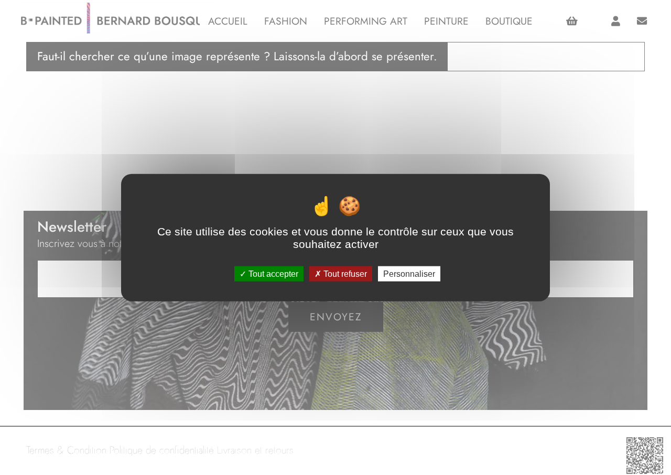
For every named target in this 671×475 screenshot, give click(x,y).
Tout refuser (344, 273)
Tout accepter (272, 273)
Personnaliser (409, 273)
